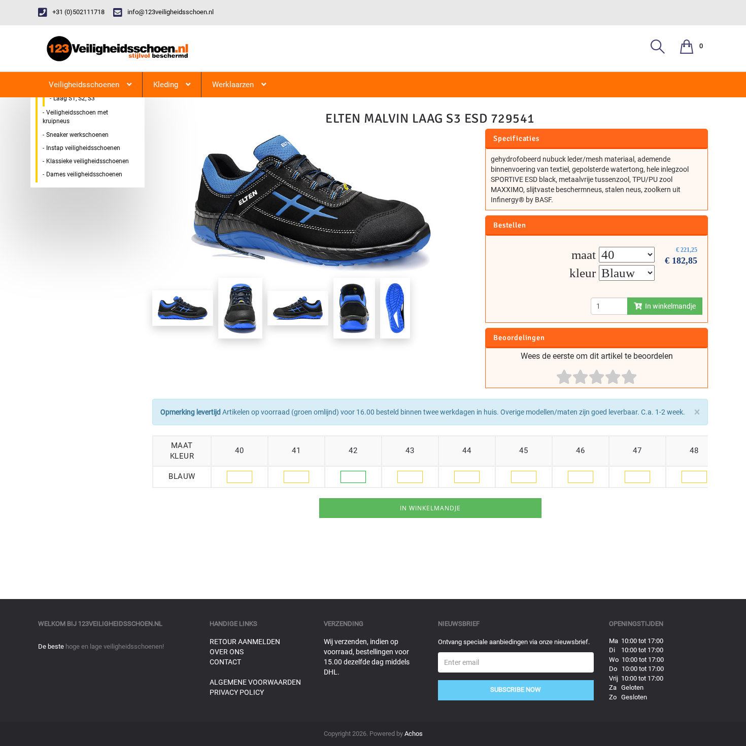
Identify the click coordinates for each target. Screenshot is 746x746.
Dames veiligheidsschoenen (84, 174)
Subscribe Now (515, 689)
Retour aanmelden (245, 642)
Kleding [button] (165, 84)
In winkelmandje (669, 306)
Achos (413, 733)
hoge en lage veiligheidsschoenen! (114, 646)
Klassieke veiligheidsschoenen (87, 161)
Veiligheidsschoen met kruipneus (75, 117)
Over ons (227, 652)
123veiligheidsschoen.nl (120, 623)
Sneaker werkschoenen (77, 134)
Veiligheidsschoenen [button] (84, 84)
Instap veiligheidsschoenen (83, 148)
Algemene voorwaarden (255, 682)
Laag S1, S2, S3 (74, 98)
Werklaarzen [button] (233, 84)
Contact (225, 662)
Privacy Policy (237, 692)
